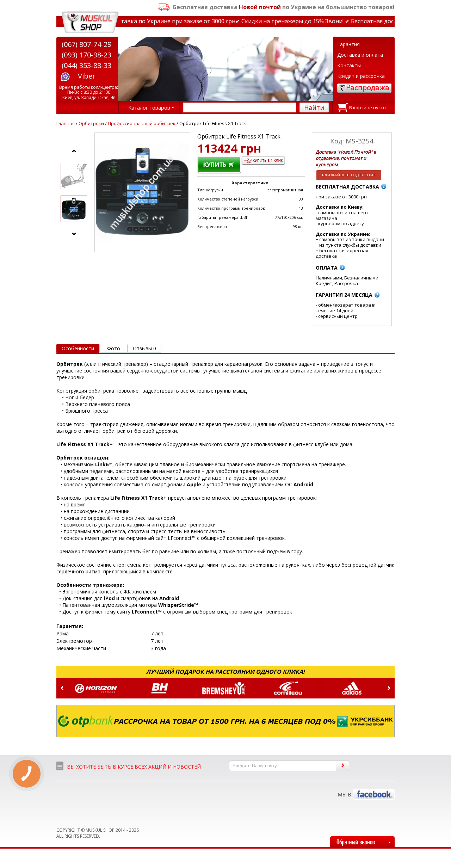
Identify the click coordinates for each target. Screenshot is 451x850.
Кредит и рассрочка (361, 76)
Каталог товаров (149, 107)
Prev (62, 688)
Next (389, 688)
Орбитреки (91, 123)
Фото (113, 348)
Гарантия (348, 44)
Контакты (349, 65)
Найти (314, 107)
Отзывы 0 (144, 348)
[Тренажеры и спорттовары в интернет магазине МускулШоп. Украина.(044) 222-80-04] (90, 22)
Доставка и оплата (360, 54)
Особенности (78, 348)
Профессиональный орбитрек (141, 123)
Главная (65, 123)
